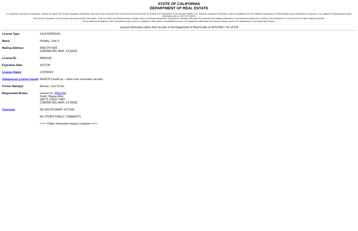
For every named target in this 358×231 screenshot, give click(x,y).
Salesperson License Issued (20, 79)
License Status (11, 72)
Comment (8, 109)
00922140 (60, 93)
